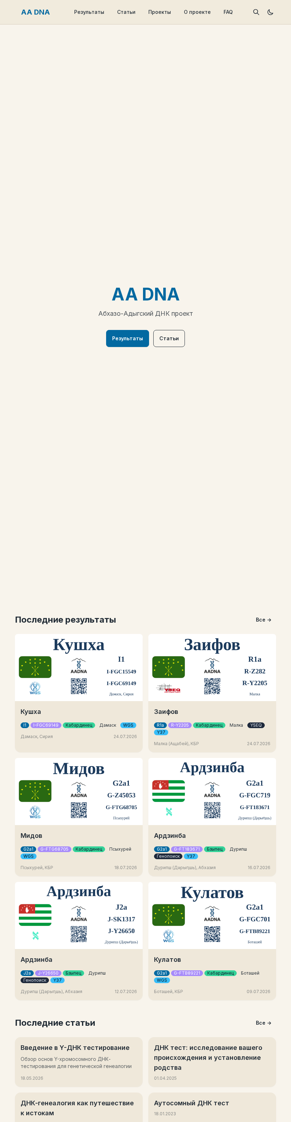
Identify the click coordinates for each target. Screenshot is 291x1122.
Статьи (126, 12)
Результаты (89, 12)
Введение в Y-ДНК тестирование (75, 1047)
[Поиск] (256, 12)
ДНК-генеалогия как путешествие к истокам (77, 1108)
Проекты (159, 12)
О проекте (197, 12)
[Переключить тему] (270, 12)
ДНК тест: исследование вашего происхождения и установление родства (208, 1057)
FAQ (228, 12)
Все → (263, 620)
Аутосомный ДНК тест (191, 1103)
